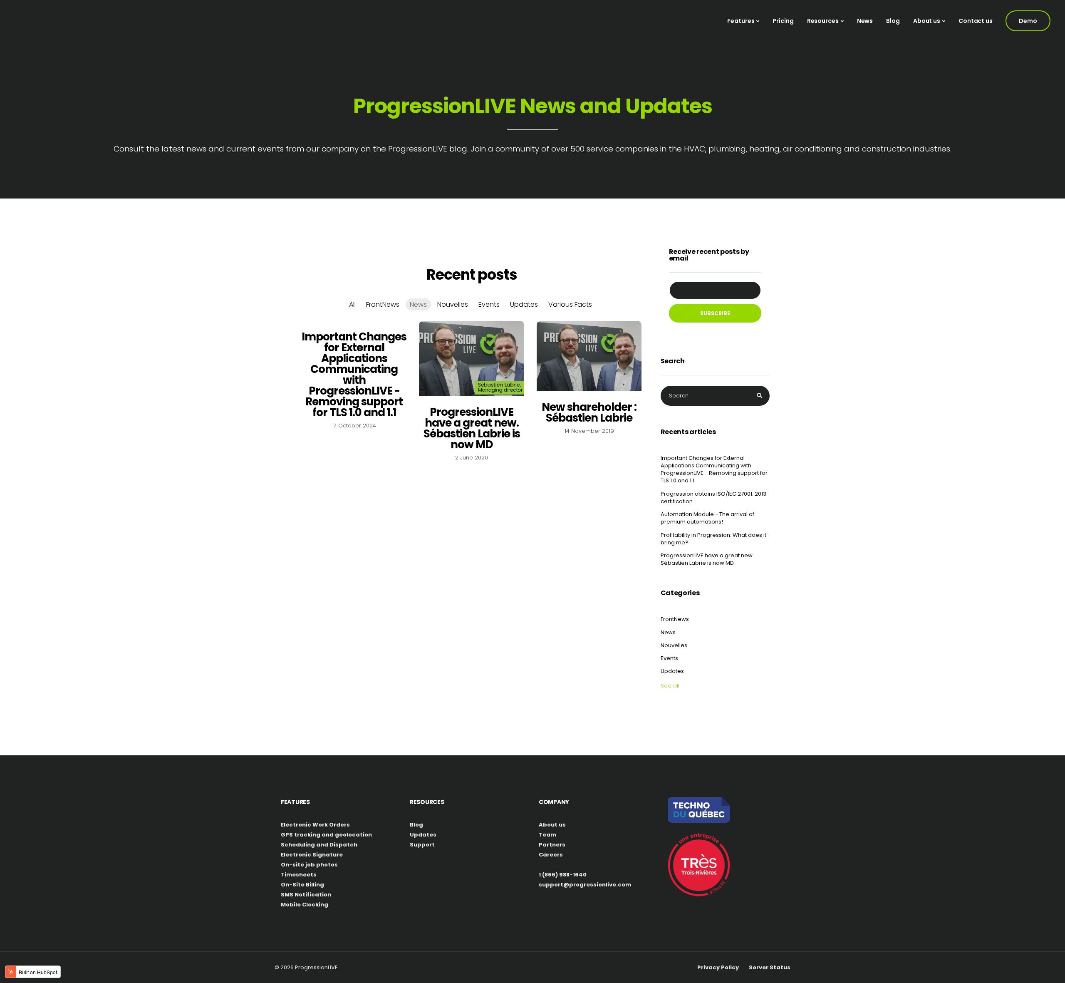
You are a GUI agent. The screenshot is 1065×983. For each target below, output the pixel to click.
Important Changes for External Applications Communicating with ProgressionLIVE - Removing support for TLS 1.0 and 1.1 (354, 374)
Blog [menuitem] (893, 21)
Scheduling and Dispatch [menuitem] (319, 845)
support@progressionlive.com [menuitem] (585, 885)
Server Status (769, 967)
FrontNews (382, 304)
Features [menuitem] (740, 21)
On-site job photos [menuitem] (309, 865)
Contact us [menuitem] (975, 21)
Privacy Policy (718, 967)
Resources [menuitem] (823, 21)
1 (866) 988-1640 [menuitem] (563, 875)
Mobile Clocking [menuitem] (304, 905)
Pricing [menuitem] (783, 21)
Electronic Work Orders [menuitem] (315, 825)
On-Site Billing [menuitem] (302, 885)
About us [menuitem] (926, 21)
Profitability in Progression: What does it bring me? (713, 538)
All (352, 304)
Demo (1028, 21)
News (418, 304)
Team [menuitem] (547, 835)
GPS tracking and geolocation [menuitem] (326, 835)
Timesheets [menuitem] (299, 875)
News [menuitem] (865, 21)
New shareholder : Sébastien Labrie (589, 412)
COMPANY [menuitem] (554, 802)
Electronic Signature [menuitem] (312, 855)
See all (670, 686)
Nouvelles (452, 304)
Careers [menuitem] (551, 855)
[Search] (759, 395)
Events (489, 304)
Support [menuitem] (422, 845)
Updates (524, 304)
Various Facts (570, 304)
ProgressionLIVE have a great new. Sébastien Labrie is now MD (472, 428)
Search (673, 362)
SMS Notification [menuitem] (306, 895)
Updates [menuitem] (423, 835)
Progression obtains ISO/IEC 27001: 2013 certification (713, 497)
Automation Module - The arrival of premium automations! (707, 518)
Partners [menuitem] (552, 845)
